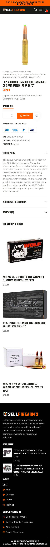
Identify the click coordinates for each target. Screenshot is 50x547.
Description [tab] (9, 153)
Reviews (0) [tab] (8, 212)
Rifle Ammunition (21, 140)
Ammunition (17, 71)
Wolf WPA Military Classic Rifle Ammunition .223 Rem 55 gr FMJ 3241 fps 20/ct (23, 278)
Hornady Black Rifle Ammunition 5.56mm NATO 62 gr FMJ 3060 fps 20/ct (24, 325)
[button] (40, 10)
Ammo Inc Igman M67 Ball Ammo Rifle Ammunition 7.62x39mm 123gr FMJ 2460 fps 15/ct (23, 387)
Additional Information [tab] (14, 202)
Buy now (26, 115)
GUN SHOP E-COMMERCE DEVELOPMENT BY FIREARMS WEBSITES (25, 542)
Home (6, 71)
